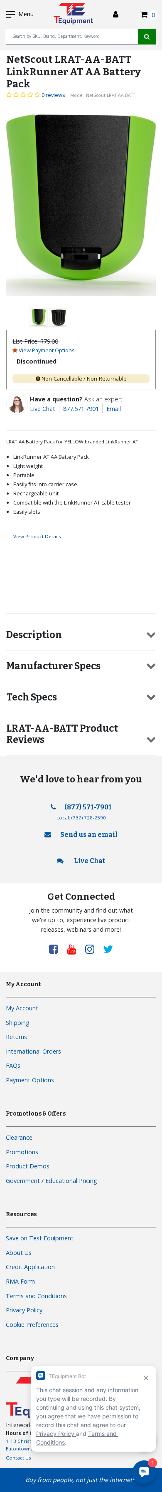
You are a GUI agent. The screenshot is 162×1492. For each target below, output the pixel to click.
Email (113, 409)
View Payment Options (47, 350)
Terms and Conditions (36, 1296)
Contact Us (18, 1458)
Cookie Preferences (32, 1325)
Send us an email (89, 835)
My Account (22, 1008)
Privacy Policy (24, 1310)
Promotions (22, 1152)
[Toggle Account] (115, 14)
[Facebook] (56, 949)
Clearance (19, 1137)
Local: (81, 817)
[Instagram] (92, 949)
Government (23, 1181)
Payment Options (30, 1080)
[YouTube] (74, 949)
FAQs (13, 1065)
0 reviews (53, 95)
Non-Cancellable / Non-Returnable (84, 378)
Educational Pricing (71, 1181)
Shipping (17, 1023)
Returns (16, 1037)
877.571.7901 (81, 409)
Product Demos (27, 1166)
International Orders (33, 1051)
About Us (19, 1253)
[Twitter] (108, 949)
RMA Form (20, 1281)
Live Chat (42, 409)
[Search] (147, 37)
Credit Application (30, 1267)
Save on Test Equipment (40, 1238)
